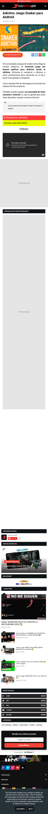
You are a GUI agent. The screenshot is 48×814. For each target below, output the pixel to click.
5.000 (8, 696)
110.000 (8, 710)
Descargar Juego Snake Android (15, 123)
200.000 (8, 715)
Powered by (18, 752)
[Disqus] (24, 439)
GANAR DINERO (23, 725)
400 (7, 700)
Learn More (20, 809)
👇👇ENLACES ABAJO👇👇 (12, 55)
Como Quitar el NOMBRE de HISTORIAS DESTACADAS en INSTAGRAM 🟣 (30, 634)
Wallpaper (24, 129)
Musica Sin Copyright (24, 758)
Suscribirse (24, 745)
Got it (30, 809)
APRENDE (15, 725)
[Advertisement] (24, 183)
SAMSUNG (39, 725)
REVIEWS (32, 725)
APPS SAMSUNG (6, 725)
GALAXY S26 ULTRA (11, 561)
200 (7, 705)
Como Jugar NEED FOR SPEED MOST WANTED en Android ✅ (29, 648)
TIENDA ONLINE (25, 1)
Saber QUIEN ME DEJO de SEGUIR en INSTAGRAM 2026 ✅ (19, 623)
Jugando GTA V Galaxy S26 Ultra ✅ (18, 566)
